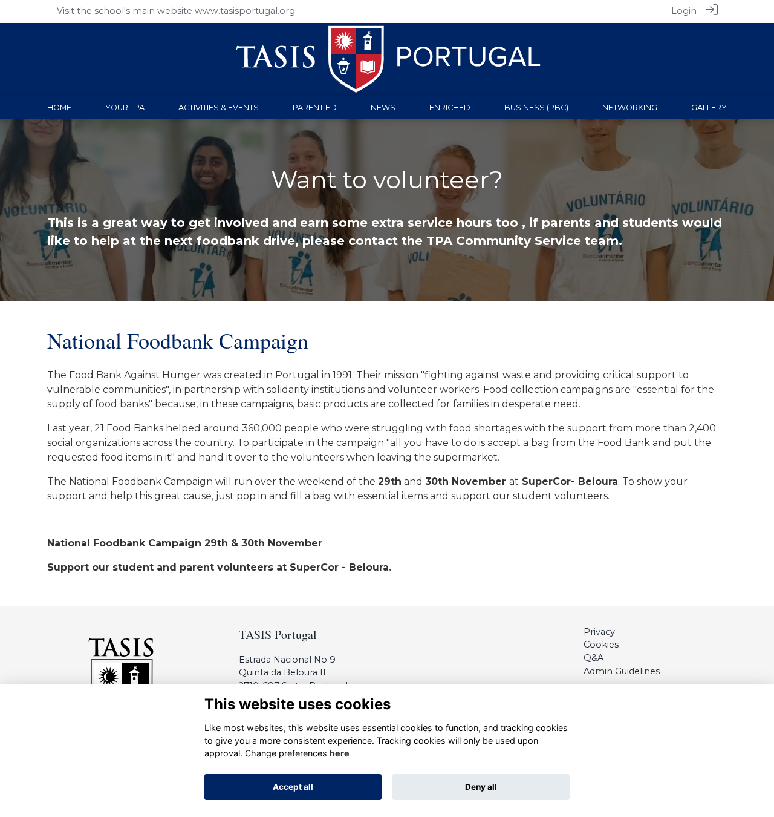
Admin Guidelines (622, 671)
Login (684, 10)
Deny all (481, 787)
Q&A (593, 657)
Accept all (293, 787)
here (340, 753)
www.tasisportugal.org (245, 10)
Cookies (601, 644)
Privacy (599, 631)
